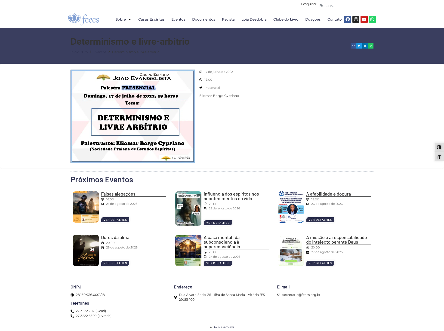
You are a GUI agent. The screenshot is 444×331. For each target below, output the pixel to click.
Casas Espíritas (151, 19)
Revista (228, 19)
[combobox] (346, 5)
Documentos (203, 19)
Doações (313, 19)
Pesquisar (309, 4)
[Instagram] (355, 19)
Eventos (178, 19)
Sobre (121, 19)
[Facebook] (347, 19)
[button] (353, 46)
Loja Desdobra (254, 19)
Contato (334, 19)
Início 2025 (79, 52)
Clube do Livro (286, 19)
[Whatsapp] (372, 19)
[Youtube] (364, 19)
